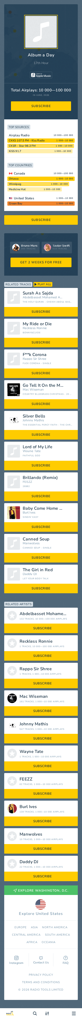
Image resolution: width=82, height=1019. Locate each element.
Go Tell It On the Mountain (49, 385)
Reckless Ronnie (35, 328)
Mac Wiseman (33, 389)
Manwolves (31, 543)
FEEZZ (27, 482)
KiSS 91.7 (15, 151)
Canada (19, 173)
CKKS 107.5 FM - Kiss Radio (27, 140)
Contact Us (41, 962)
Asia (34, 927)
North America (55, 927)
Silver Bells (34, 416)
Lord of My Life (37, 447)
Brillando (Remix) (40, 478)
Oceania (48, 942)
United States (24, 198)
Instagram (16, 963)
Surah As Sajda (38, 293)
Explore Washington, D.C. (43, 890)
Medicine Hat (17, 189)
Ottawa (14, 179)
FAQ (66, 963)
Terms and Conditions (41, 982)
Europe (21, 927)
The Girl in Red (38, 570)
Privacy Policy (41, 975)
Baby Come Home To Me (47, 508)
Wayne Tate (32, 451)
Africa (31, 942)
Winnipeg (15, 184)
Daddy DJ (30, 574)
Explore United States (41, 913)
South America (57, 935)
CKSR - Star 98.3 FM (22, 146)
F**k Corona (34, 355)
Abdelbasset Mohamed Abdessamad (43, 297)
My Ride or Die (37, 324)
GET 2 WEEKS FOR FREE (41, 262)
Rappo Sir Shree (34, 359)
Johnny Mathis (33, 420)
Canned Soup (36, 539)
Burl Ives (29, 512)
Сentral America (26, 935)
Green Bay (15, 203)
